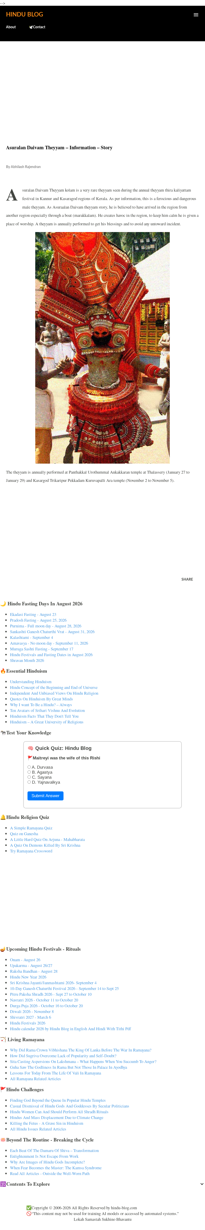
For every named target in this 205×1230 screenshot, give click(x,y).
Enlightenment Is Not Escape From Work (44, 1156)
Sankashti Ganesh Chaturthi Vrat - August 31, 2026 (52, 631)
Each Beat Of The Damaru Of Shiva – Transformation (54, 1150)
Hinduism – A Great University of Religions (47, 722)
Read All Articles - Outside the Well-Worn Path (50, 1173)
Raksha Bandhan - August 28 (34, 971)
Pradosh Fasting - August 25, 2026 (38, 620)
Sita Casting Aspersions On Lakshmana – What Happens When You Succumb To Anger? (83, 1061)
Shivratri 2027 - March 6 (30, 1017)
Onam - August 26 (25, 959)
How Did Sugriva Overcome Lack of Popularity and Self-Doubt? (63, 1055)
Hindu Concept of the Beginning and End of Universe (54, 687)
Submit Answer (46, 795)
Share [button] (187, 579)
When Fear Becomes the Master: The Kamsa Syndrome (56, 1167)
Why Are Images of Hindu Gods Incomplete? (47, 1162)
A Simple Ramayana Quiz (31, 828)
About (11, 27)
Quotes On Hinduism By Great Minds (41, 699)
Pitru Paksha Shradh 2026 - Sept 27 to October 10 (51, 994)
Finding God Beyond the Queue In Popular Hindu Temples (58, 1100)
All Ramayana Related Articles (35, 1078)
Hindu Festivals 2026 (27, 1023)
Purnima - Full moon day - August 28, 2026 (45, 626)
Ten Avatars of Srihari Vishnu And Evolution (47, 710)
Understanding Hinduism (31, 681)
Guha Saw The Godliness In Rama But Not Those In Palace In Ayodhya (68, 1067)
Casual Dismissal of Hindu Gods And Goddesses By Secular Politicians (69, 1106)
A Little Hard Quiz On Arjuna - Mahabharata (47, 839)
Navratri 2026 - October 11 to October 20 (44, 1000)
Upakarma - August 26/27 (31, 965)
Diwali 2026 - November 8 (32, 1011)
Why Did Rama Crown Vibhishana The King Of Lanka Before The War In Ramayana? (80, 1050)
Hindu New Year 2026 (28, 977)
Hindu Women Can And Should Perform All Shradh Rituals (59, 1111)
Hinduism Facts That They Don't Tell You (44, 716)
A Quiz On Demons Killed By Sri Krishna (45, 845)
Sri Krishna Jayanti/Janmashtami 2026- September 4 (53, 982)
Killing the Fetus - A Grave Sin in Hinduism (46, 1123)
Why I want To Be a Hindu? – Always (41, 704)
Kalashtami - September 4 (31, 637)
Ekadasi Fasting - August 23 (33, 614)
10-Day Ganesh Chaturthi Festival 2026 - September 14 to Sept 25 (64, 988)
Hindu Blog (24, 15)
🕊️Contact (37, 27)
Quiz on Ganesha (24, 833)
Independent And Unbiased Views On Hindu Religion (54, 693)
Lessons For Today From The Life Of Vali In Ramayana (55, 1073)
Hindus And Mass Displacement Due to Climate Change (56, 1117)
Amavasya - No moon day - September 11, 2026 (49, 643)
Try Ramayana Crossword (31, 851)
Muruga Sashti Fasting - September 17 (41, 649)
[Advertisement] (102, 82)
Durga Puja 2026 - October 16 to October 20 (46, 1005)
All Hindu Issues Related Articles (38, 1129)
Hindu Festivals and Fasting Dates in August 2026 (51, 654)
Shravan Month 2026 (27, 660)
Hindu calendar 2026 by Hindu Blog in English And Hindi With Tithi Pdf (70, 1028)
